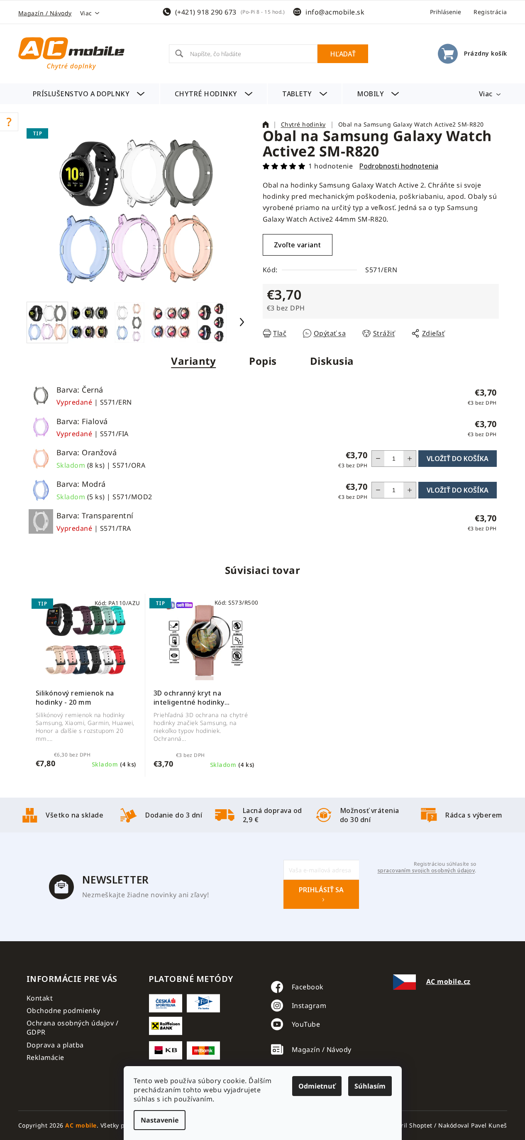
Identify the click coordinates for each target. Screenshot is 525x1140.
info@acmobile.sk (334, 12)
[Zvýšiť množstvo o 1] (409, 458)
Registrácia (490, 12)
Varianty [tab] (193, 361)
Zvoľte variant (297, 244)
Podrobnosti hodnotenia (398, 166)
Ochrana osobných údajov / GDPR (73, 1027)
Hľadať (343, 54)
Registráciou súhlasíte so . (427, 867)
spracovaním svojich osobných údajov (426, 870)
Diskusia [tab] (332, 361)
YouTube (306, 1024)
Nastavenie (159, 1120)
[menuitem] (89, 93)
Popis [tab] (263, 361)
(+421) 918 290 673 (206, 12)
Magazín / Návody (45, 13)
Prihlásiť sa (321, 889)
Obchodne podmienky (63, 1010)
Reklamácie (45, 1057)
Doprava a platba (55, 1045)
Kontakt (40, 998)
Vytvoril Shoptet (409, 1125)
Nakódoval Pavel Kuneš (472, 1125)
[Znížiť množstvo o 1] (378, 458)
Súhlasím (370, 1086)
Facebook (308, 986)
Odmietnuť (316, 1086)
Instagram (309, 1005)
